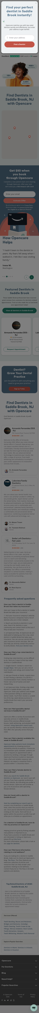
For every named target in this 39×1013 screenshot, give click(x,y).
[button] (19, 44)
